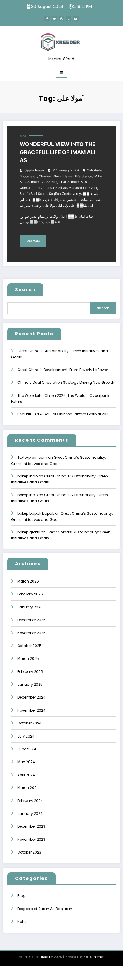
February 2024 (30, 800)
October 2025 (29, 645)
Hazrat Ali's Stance (77, 176)
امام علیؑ (91, 194)
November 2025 (31, 632)
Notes (22, 921)
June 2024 (26, 748)
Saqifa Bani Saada (33, 194)
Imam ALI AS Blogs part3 (50, 182)
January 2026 (30, 607)
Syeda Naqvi (34, 170)
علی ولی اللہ (66, 206)
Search (25, 289)
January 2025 (30, 684)
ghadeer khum (50, 176)
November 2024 (31, 710)
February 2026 (30, 593)
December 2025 (31, 619)
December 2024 (31, 697)
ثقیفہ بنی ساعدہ (90, 200)
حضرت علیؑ (42, 200)
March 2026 (28, 581)
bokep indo (27, 476)
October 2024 (29, 723)
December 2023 (31, 826)
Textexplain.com (32, 457)
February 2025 (30, 671)
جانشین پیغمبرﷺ (65, 200)
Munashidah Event (83, 188)
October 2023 (29, 852)
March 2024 (28, 787)
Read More (33, 240)
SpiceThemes (94, 957)
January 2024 (30, 813)
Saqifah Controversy (65, 194)
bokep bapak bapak (35, 513)
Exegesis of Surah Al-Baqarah (44, 908)
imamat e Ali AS (55, 188)
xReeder (47, 957)
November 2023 (31, 839)
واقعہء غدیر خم (30, 206)
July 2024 (26, 736)
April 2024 (26, 774)
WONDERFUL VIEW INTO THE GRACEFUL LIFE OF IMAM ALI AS (58, 152)
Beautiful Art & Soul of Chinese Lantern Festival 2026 (64, 414)
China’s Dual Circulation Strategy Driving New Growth (65, 382)
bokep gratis (28, 532)
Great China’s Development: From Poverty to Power (62, 369)
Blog (23, 136)
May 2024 (26, 761)
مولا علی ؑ (49, 206)
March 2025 (28, 658)
